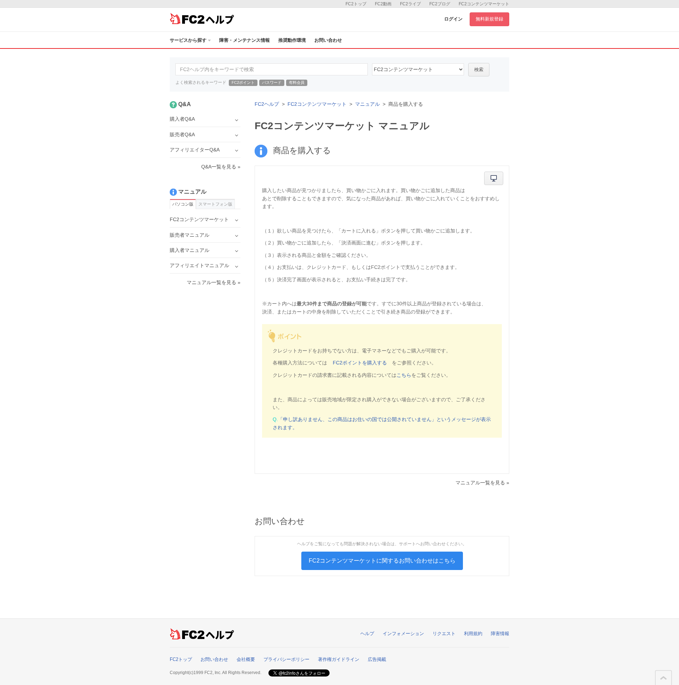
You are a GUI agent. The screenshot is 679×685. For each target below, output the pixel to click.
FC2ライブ (410, 3)
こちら (403, 375)
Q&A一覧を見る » (220, 166)
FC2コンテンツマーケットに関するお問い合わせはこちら (382, 561)
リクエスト (444, 633)
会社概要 (246, 659)
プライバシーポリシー (286, 659)
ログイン (453, 19)
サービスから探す (188, 40)
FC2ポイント (243, 82)
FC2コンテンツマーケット (484, 3)
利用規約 (473, 633)
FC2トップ (356, 3)
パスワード (272, 82)
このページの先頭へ (663, 678)
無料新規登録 (489, 19)
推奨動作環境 (292, 40)
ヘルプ (367, 633)
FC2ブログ (439, 3)
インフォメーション (403, 633)
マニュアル (367, 104)
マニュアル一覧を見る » (482, 482)
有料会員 (296, 82)
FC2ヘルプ (267, 104)
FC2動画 (383, 3)
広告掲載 (377, 659)
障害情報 (500, 633)
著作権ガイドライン (338, 659)
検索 (478, 69)
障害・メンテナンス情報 (244, 40)
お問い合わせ (328, 40)
